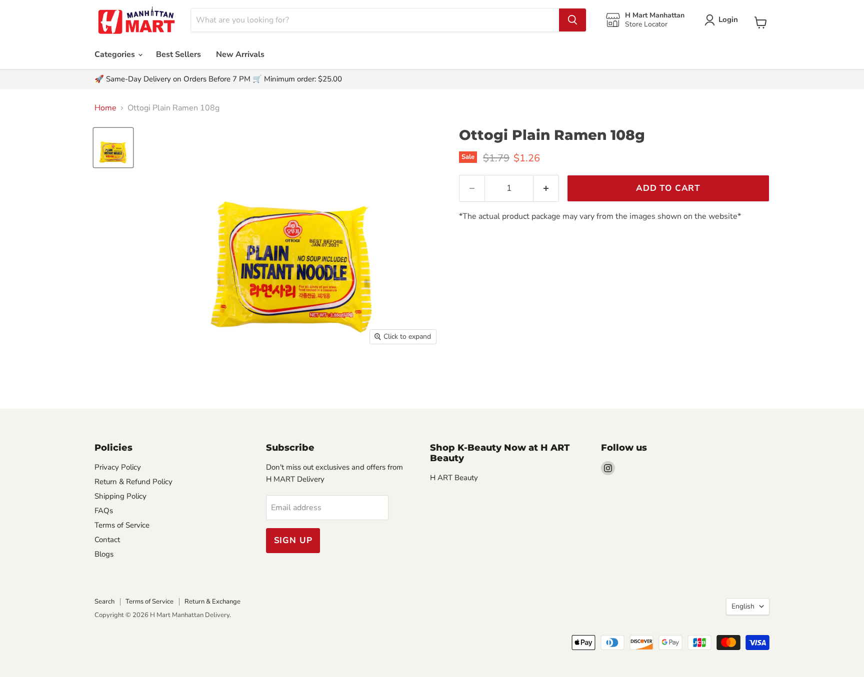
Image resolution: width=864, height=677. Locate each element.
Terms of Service (122, 525)
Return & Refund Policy (133, 482)
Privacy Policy (117, 467)
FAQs (103, 511)
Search (104, 601)
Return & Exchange (212, 601)
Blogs (104, 554)
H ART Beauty (454, 478)
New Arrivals (240, 54)
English (743, 606)
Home (105, 107)
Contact (107, 540)
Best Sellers (178, 54)
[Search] (572, 19)
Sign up (293, 540)
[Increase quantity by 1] (546, 188)
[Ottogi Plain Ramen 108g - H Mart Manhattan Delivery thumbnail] (113, 147)
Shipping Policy (120, 496)
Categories (115, 54)
